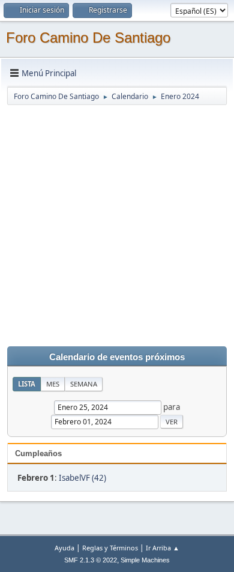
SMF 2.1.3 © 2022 (90, 560)
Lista (26, 383)
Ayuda (64, 547)
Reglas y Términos (110, 547)
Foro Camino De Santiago (88, 37)
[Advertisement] (117, 223)
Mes (52, 383)
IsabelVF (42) (82, 477)
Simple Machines (145, 560)
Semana (83, 383)
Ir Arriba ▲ (162, 547)
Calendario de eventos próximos (117, 357)
